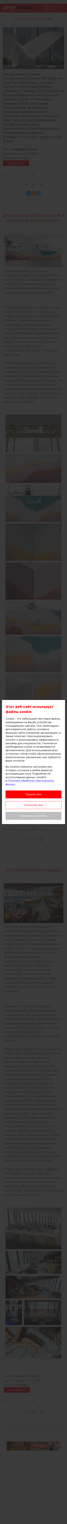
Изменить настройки (33, 815)
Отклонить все (33, 805)
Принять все (33, 794)
